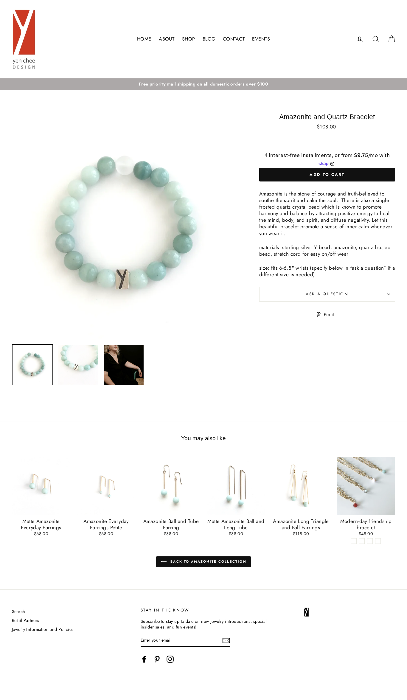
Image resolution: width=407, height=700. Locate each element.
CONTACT (234, 38)
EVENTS (261, 38)
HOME (144, 38)
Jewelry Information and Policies (43, 629)
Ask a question (327, 294)
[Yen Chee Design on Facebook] (144, 659)
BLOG (209, 38)
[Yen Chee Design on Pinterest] (157, 659)
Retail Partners (25, 620)
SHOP (188, 38)
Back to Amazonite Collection (207, 561)
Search (18, 611)
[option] (203, 84)
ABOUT (166, 38)
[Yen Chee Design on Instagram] (170, 659)
